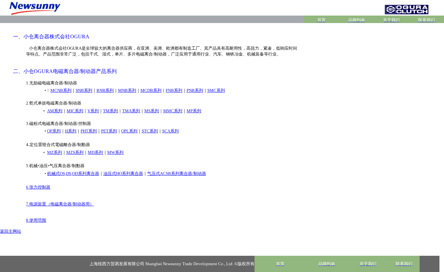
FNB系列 (174, 90)
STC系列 (150, 131)
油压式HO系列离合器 (123, 173)
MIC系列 (75, 110)
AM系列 (54, 110)
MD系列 (95, 152)
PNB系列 (195, 90)
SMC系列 (216, 90)
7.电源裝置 (60, 204)
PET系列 (109, 131)
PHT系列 (89, 131)
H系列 (70, 131)
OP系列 (54, 131)
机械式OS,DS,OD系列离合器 (73, 173)
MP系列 (194, 110)
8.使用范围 (36, 220)
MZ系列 (54, 152)
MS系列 (151, 110)
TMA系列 (131, 110)
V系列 (93, 110)
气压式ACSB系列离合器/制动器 (176, 173)
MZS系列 (75, 152)
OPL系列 (129, 131)
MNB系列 (127, 90)
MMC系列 (172, 110)
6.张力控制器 (38, 187)
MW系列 (115, 152)
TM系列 (110, 110)
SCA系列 (170, 131)
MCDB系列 (151, 90)
